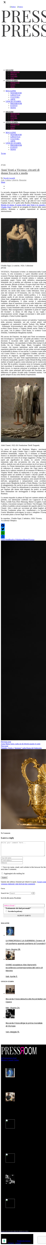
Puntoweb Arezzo (23, 1241)
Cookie (18, 1243)
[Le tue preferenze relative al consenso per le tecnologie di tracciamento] (4, 1241)
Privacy (11, 1243)
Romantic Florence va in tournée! (21, 1167)
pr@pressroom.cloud (9, 1058)
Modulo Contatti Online (10, 1060)
